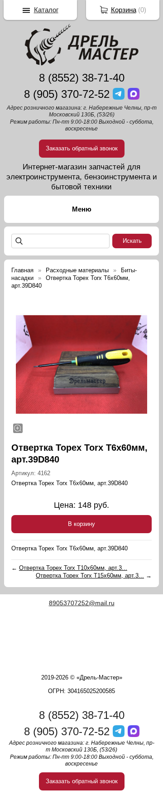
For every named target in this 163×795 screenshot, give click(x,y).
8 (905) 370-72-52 (67, 94)
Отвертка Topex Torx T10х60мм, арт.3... (73, 567)
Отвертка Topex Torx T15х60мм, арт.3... (90, 575)
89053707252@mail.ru (82, 603)
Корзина (123, 10)
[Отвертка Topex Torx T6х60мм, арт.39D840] (81, 364)
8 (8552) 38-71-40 (82, 78)
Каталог (46, 10)
